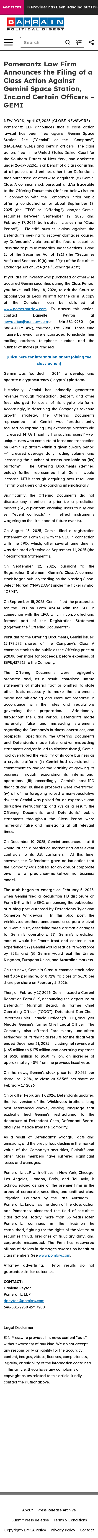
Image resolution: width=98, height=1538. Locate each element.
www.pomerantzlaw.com (25, 309)
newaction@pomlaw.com (26, 321)
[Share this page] (91, 42)
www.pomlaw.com (54, 1255)
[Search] (67, 42)
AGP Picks (12, 7)
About (27, 1510)
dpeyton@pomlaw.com (24, 1300)
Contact (87, 1530)
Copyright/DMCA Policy (25, 1530)
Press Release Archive (56, 1510)
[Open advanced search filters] (78, 42)
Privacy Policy (63, 1530)
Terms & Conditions (70, 1520)
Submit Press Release (30, 1520)
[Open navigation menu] (8, 42)
